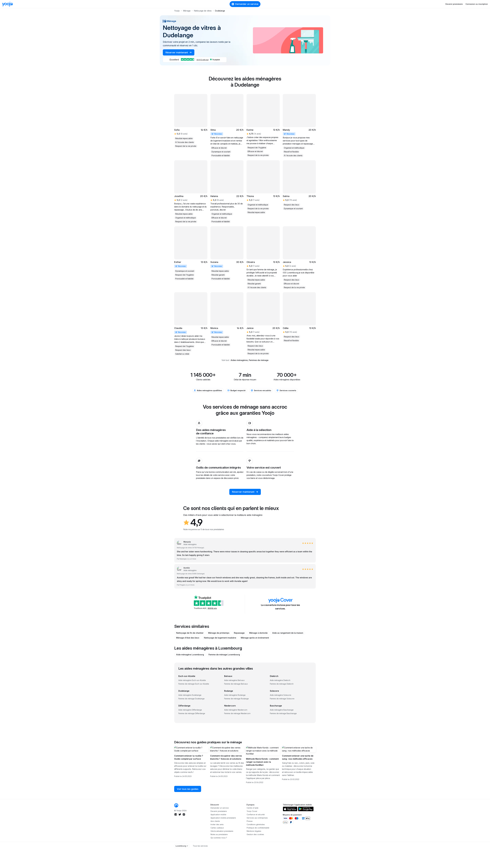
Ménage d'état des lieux (187, 637)
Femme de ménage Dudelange (191, 699)
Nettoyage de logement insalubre (220, 637)
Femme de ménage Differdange (191, 713)
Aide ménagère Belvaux (234, 680)
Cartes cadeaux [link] (217, 828)
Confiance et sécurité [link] (256, 814)
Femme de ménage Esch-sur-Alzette (193, 684)
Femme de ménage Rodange (236, 699)
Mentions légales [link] (254, 831)
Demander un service (246, 4)
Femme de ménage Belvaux (236, 684)
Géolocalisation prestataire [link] (222, 831)
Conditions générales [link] (256, 824)
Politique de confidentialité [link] (258, 828)
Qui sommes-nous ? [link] (219, 838)
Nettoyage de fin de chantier (190, 633)
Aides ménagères (239, 360)
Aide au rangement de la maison (287, 633)
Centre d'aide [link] (252, 808)
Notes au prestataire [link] (219, 834)
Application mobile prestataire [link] (223, 818)
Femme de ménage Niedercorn (237, 713)
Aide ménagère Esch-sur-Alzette (192, 680)
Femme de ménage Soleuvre (282, 699)
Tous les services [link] (200, 846)
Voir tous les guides (187, 789)
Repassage (239, 633)
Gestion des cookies (255, 834)
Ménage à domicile (258, 633)
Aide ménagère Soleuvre (280, 695)
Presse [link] (250, 821)
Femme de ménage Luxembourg (224, 654)
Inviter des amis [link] (217, 824)
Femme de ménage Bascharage (283, 713)
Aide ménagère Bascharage (281, 710)
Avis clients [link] (215, 821)
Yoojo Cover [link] (252, 811)
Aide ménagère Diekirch (280, 680)
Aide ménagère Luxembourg (190, 654)
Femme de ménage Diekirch (281, 684)
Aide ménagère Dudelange (189, 695)
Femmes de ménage (258, 360)
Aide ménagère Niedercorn (235, 710)
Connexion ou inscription (476, 4)
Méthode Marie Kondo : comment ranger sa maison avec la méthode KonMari (262, 762)
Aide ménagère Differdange (190, 710)
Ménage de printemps (218, 633)
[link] (227, 125)
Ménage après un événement (255, 637)
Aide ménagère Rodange (235, 695)
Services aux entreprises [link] (257, 818)
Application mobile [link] (218, 814)
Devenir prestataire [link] (219, 811)
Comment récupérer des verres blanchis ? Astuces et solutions (226, 757)
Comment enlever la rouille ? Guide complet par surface (188, 757)
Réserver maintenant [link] (177, 52)
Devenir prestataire (454, 4)
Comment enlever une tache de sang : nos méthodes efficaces (297, 757)
